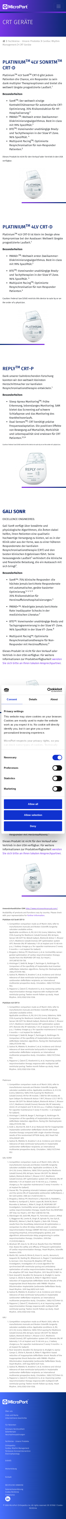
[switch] (57, 768)
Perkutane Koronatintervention (17, 1451)
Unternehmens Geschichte (16, 1418)
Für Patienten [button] (10, 1425)
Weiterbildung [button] (11, 1469)
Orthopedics (10, 1445)
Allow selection (33, 815)
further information (36, 915)
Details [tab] (33, 699)
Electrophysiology (12, 1454)
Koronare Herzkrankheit (15, 1429)
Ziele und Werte (11, 1415)
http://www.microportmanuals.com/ (42, 908)
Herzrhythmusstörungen (15, 1434)
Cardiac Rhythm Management (17, 1448)
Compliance (10, 1495)
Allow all (33, 804)
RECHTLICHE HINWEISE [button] (14, 1485)
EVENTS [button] (8, 1461)
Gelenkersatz (10, 1432)
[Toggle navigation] (58, 6)
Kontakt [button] (8, 1477)
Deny (33, 826)
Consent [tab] (12, 699)
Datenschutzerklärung (14, 1489)
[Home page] (4, 41)
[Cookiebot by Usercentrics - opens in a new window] (47, 690)
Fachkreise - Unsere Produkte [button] (17, 1441)
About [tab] (54, 699)
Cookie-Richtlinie (12, 1492)
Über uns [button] (9, 1411)
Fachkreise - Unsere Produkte (24, 41)
